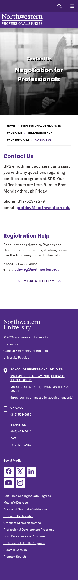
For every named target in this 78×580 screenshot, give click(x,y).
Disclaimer (10, 344)
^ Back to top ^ (39, 281)
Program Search (14, 556)
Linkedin (31, 472)
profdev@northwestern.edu (43, 208)
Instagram (20, 483)
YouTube (9, 483)
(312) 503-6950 (20, 414)
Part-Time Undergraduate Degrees (27, 496)
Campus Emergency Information (25, 350)
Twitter (20, 472)
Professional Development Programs (28, 529)
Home (11, 125)
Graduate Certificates (18, 516)
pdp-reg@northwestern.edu (37, 270)
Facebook (9, 472)
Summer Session (15, 550)
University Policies (16, 357)
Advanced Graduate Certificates (25, 509)
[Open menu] (72, 6)
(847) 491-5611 (20, 431)
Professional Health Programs (24, 543)
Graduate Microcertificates (22, 523)
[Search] (59, 6)
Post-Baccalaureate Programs (24, 536)
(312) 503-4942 (20, 445)
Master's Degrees (15, 502)
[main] (39, 207)
